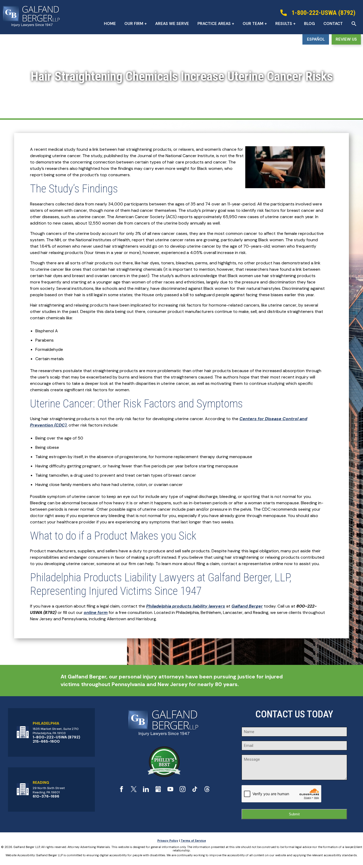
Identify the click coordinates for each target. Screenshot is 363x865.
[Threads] (207, 790)
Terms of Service (193, 840)
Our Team (253, 23)
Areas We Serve (172, 23)
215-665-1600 (46, 741)
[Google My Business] (158, 790)
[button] (354, 23)
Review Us (346, 39)
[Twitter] (133, 790)
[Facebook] (121, 790)
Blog (309, 23)
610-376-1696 (46, 796)
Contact (333, 23)
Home (110, 23)
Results (283, 23)
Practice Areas (214, 23)
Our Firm (133, 23)
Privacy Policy (167, 840)
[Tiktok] (194, 790)
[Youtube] (170, 790)
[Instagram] (182, 790)
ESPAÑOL (316, 39)
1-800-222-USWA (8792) (56, 737)
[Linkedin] (145, 790)
